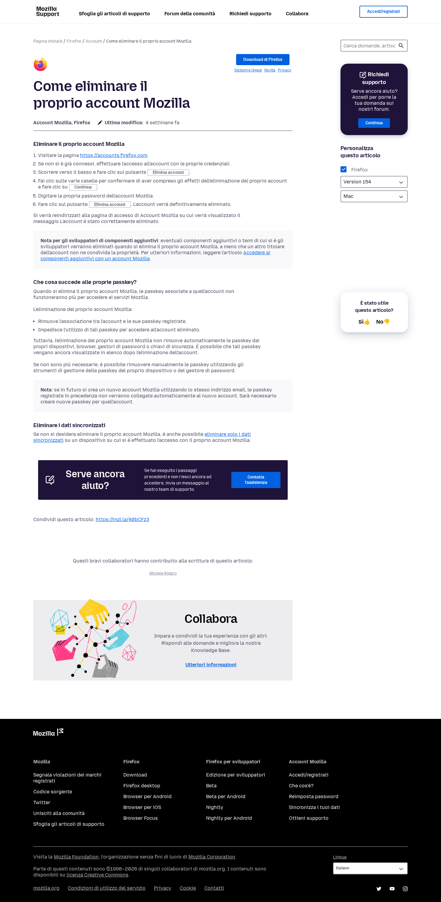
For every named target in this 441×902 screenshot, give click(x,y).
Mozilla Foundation (76, 857)
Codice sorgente (52, 792)
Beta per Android (225, 796)
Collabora (297, 14)
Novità (269, 70)
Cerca (401, 45)
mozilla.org (46, 888)
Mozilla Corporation (211, 857)
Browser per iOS (142, 807)
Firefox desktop (141, 786)
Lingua (339, 857)
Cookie (188, 888)
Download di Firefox (262, 59)
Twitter (41, 802)
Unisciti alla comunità (59, 813)
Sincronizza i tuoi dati (314, 807)
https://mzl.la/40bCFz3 (122, 519)
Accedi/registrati (383, 11)
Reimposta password (313, 796)
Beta (211, 786)
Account (94, 41)
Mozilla (48, 733)
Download (135, 775)
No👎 (383, 322)
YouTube (392, 888)
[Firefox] (40, 65)
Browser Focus (140, 818)
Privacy (284, 70)
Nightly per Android (229, 818)
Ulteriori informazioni (210, 665)
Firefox (74, 41)
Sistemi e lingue (248, 70)
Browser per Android (147, 796)
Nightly (214, 807)
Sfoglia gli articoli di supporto (114, 14)
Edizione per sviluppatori (235, 775)
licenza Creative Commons (97, 875)
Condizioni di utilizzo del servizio (107, 888)
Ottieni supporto (308, 818)
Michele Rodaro (163, 573)
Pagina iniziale (47, 41)
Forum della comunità (189, 14)
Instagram (405, 888)
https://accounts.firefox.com (113, 155)
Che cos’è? (301, 786)
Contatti (214, 888)
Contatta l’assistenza (256, 480)
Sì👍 (364, 322)
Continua (374, 122)
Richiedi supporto (251, 14)
